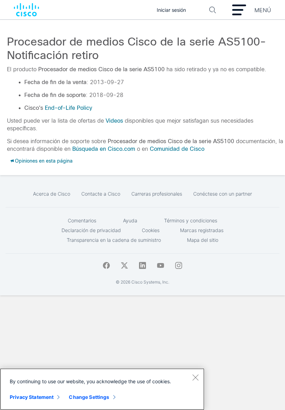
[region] (102, 389)
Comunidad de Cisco (177, 149)
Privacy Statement (32, 397)
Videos (114, 121)
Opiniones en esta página (44, 161)
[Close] (195, 377)
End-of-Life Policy (68, 108)
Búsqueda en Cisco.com (103, 149)
